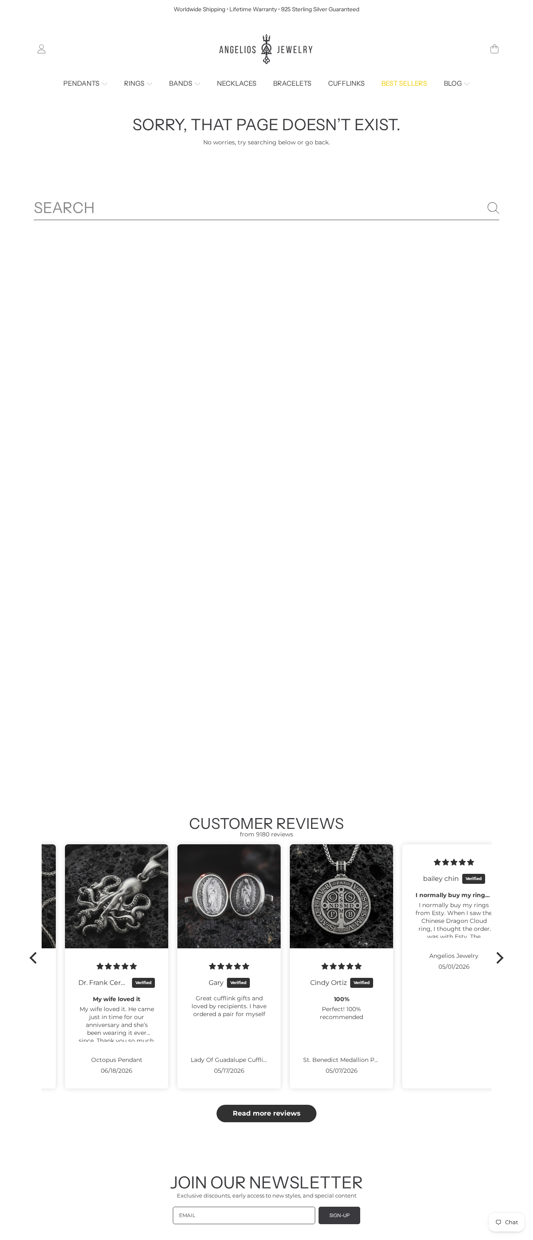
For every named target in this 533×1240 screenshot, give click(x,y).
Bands (181, 83)
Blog (453, 83)
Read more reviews (267, 1113)
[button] (494, 49)
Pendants (82, 83)
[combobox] (266, 208)
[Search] (493, 208)
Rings (135, 83)
